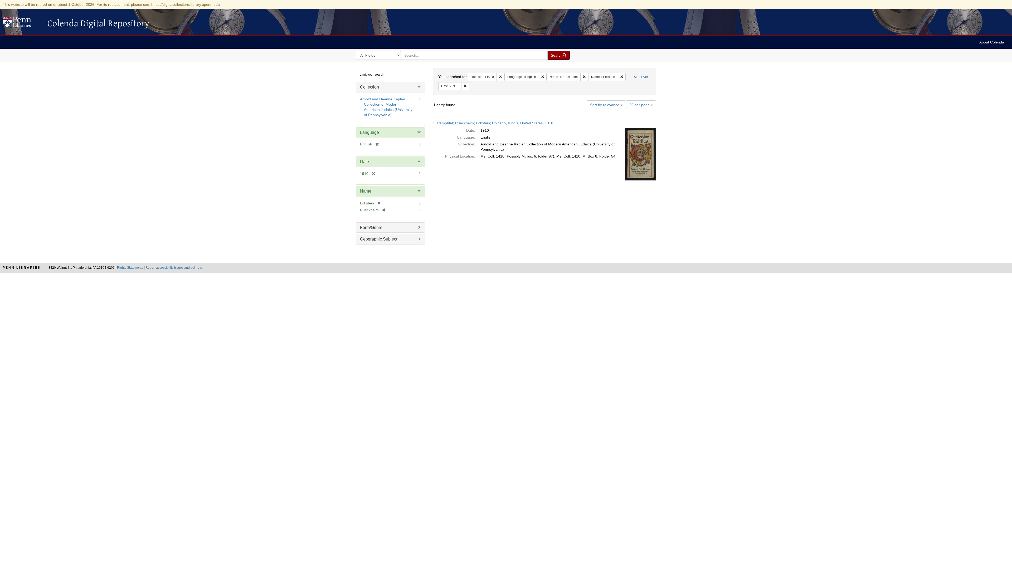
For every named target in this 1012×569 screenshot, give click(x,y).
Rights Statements (130, 267)
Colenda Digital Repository (22, 23)
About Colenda (991, 42)
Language (369, 132)
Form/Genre (371, 227)
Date (364, 161)
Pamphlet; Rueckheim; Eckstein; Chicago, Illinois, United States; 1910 (495, 123)
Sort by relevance (605, 105)
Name (365, 191)
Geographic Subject (378, 239)
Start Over (641, 77)
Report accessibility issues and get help (173, 267)
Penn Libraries (22, 267)
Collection (369, 87)
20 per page (640, 105)
